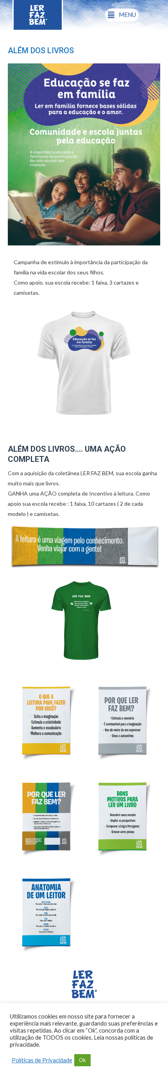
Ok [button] (82, 1060)
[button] (122, 15)
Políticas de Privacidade (42, 1060)
